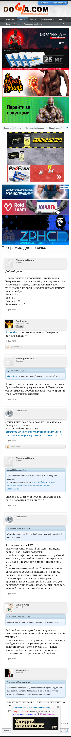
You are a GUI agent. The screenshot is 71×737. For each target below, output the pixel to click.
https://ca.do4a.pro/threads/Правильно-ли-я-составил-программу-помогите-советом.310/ (34, 433)
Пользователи (47, 19)
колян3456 (21, 410)
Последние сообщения (33, 24)
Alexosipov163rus (25, 260)
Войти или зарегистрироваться (53, 3)
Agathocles (21, 321)
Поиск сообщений (12, 24)
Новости (10, 19)
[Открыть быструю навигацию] (67, 128)
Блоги (33, 19)
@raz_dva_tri (13, 332)
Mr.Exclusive (22, 670)
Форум (22, 19)
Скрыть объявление (58, 707)
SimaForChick (23, 605)
